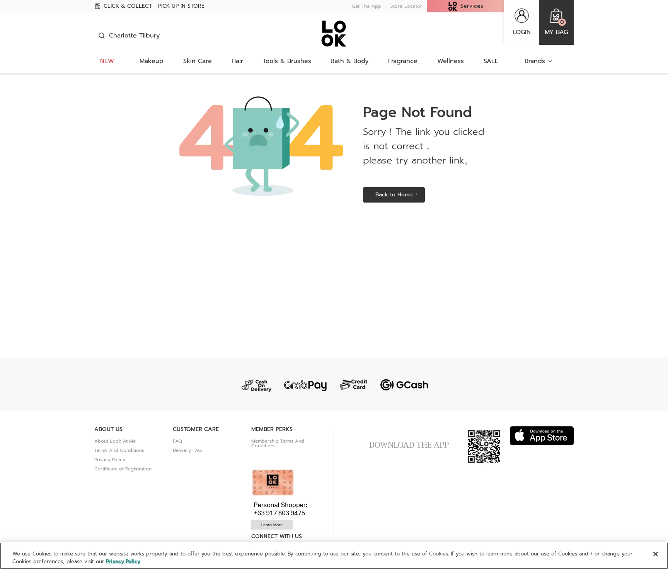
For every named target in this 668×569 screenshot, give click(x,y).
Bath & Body (349, 61)
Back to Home (394, 195)
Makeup (152, 61)
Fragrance (403, 61)
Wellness (450, 61)
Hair (237, 61)
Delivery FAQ (187, 450)
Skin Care (197, 61)
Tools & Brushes (287, 61)
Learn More (272, 525)
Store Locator (406, 6)
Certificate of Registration (123, 468)
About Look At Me (115, 441)
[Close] (655, 554)
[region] (334, 555)
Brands (535, 61)
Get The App (366, 6)
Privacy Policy (109, 459)
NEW (107, 61)
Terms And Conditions (119, 450)
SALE (491, 61)
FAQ (177, 441)
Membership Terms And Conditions (277, 443)
